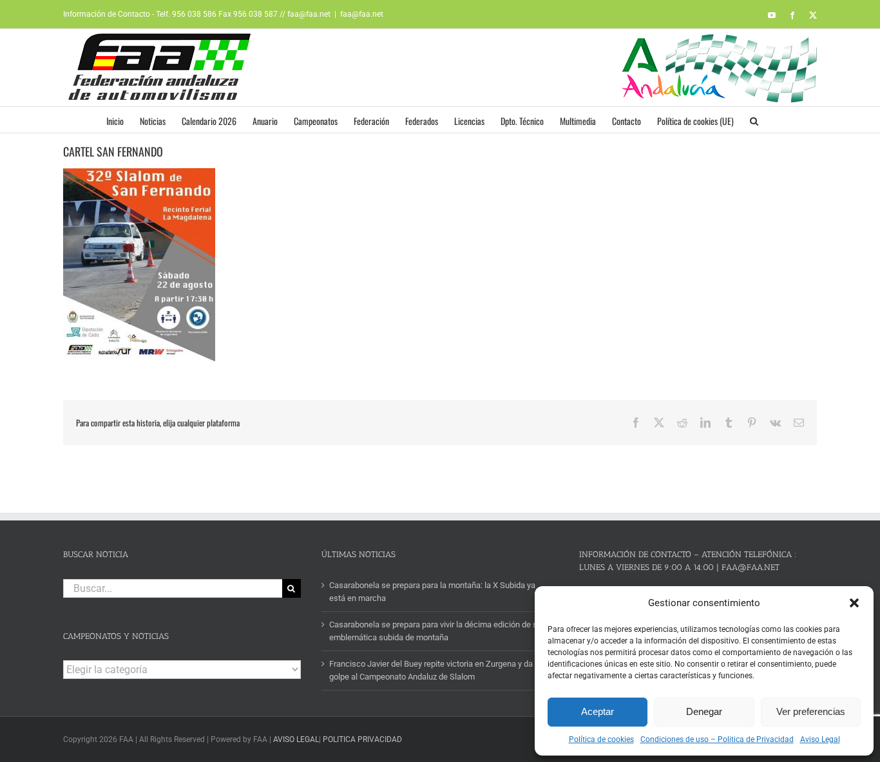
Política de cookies (601, 739)
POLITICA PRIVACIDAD (362, 739)
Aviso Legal (820, 739)
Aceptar (597, 711)
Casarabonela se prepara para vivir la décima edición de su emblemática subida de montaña (435, 631)
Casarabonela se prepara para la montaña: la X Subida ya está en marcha (432, 591)
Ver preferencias (810, 711)
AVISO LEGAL (296, 739)
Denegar (704, 711)
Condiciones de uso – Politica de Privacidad (717, 739)
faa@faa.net (361, 14)
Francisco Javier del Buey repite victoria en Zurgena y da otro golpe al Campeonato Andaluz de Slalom (439, 670)
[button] (854, 602)
